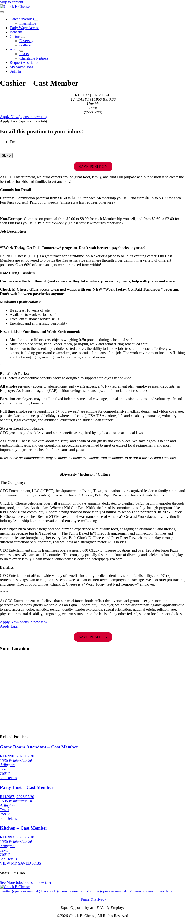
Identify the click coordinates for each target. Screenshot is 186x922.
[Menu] (2, 12)
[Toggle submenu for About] (21, 51)
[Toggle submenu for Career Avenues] (36, 20)
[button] (23, 121)
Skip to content (11, 2)
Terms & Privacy (93, 899)
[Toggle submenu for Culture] (23, 37)
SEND (6, 155)
